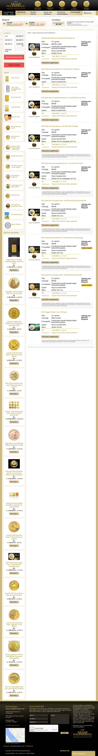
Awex (17, 753)
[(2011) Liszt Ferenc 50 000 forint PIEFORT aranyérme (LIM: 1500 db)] (14, 651)
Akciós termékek (14, 65)
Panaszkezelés (29, 746)
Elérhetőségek (12, 706)
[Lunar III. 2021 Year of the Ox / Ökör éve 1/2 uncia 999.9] (14, 590)
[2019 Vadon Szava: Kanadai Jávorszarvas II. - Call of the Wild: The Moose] (34, 109)
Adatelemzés (22, 753)
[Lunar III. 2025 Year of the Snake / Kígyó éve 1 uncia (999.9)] (14, 619)
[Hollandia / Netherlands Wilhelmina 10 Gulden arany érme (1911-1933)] (14, 318)
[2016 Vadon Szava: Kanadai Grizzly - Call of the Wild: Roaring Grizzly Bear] (34, 215)
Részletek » (14, 270)
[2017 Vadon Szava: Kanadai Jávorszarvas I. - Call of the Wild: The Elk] (34, 180)
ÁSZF (23, 746)
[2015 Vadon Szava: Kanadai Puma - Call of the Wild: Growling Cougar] (14, 559)
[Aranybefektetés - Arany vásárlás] (15, 10)
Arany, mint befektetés (48, 13)
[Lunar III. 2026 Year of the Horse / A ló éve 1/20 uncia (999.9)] (14, 532)
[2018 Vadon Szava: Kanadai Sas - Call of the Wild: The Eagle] (34, 141)
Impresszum (6, 746)
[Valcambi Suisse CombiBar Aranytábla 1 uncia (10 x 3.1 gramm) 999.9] (14, 500)
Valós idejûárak (62, 9)
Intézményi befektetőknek (62, 13)
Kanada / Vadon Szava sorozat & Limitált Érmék (44, 32)
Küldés (64, 733)
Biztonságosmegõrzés (86, 9)
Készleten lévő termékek (14, 57)
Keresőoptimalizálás (10, 753)
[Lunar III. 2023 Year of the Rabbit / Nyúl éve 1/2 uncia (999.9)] (14, 349)
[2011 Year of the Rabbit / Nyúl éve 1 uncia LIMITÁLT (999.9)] (14, 683)
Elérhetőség (21, 12)
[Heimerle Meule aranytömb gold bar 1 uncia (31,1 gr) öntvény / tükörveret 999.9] (14, 468)
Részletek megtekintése (50, 63)
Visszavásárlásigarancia (50, 9)
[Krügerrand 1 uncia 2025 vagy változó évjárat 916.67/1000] (14, 440)
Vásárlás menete (33, 13)
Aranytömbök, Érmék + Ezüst (9, 13)
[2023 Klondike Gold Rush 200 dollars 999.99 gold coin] (34, 50)
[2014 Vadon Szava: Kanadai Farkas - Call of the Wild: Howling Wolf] (34, 290)
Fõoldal (29, 32)
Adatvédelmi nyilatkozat (15, 746)
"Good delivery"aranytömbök (37, 9)
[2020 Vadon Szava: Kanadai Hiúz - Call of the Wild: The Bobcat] (34, 80)
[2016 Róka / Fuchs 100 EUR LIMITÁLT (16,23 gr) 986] (14, 288)
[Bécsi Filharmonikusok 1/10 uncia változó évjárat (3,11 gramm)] (14, 380)
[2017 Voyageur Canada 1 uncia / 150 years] (34, 330)
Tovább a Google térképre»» (13, 743)
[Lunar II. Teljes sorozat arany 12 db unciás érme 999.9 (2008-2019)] (14, 408)
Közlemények (75, 12)
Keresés (88, 13)
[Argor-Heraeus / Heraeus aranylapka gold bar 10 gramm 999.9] (14, 256)
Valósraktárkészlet (74, 9)
